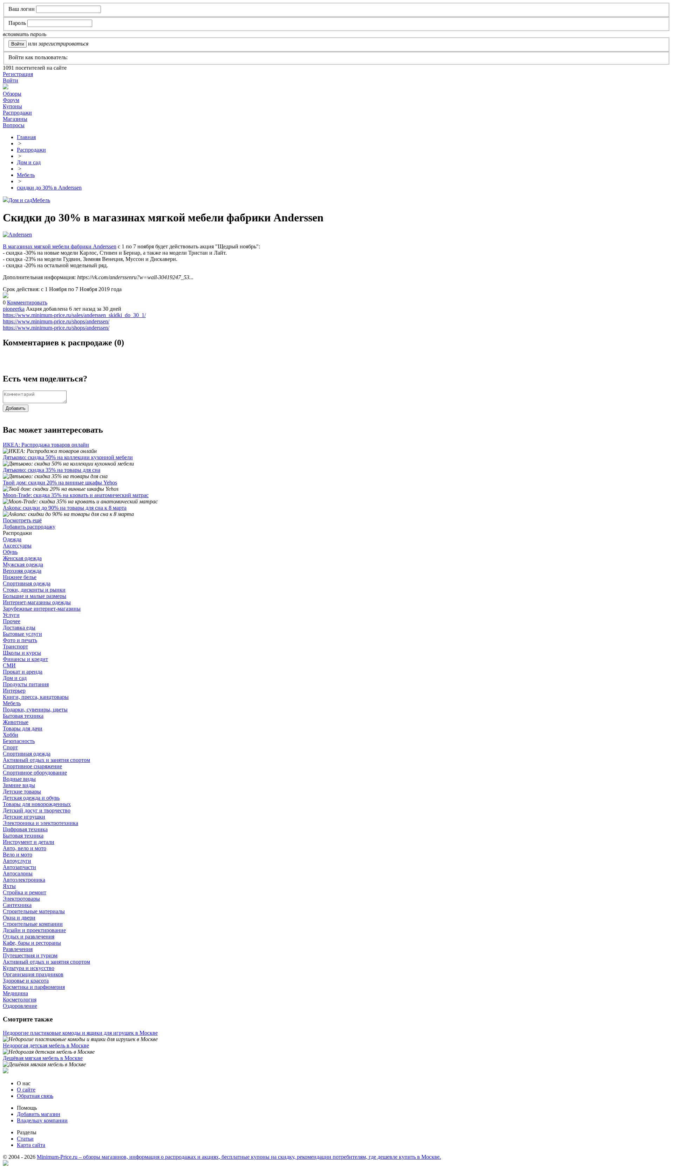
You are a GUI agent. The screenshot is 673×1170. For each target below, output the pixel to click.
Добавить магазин (38, 1114)
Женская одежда (22, 558)
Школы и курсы (22, 653)
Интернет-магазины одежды (37, 602)
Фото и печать (20, 640)
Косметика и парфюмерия (34, 987)
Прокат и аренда (22, 672)
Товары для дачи (22, 728)
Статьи (25, 1139)
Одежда (12, 539)
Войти (10, 80)
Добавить (16, 408)
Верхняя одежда (22, 571)
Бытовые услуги (22, 634)
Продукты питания (26, 684)
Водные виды (19, 779)
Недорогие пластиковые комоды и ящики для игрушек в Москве (80, 1033)
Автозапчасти (19, 867)
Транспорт (15, 646)
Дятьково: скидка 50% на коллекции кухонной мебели (68, 457)
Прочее (11, 621)
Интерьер (14, 691)
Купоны (12, 106)
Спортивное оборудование (35, 773)
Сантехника (17, 905)
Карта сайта (31, 1145)
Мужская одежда (23, 564)
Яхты (9, 886)
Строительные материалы (34, 911)
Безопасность (19, 741)
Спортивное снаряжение (32, 766)
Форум (11, 100)
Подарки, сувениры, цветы (35, 710)
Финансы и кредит (25, 659)
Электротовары (21, 899)
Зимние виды (19, 785)
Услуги (11, 615)
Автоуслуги (17, 861)
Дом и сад (20, 200)
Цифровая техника (25, 829)
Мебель (41, 200)
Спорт (10, 747)
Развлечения (18, 949)
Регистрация (18, 74)
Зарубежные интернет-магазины (42, 609)
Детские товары (22, 791)
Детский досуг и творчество (36, 810)
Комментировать (27, 302)
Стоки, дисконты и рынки (34, 590)
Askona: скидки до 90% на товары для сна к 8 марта (65, 508)
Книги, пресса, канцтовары (36, 697)
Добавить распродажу (29, 527)
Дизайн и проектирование (34, 930)
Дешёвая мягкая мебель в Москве (43, 1058)
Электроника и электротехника (40, 823)
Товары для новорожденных (37, 804)
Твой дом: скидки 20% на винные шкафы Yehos (60, 483)
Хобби (10, 735)
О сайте (26, 1090)
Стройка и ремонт (24, 892)
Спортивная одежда (26, 583)
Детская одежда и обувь (31, 798)
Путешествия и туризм (30, 955)
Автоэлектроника (24, 880)
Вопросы (14, 125)
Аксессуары (17, 546)
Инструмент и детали (28, 842)
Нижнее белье (19, 577)
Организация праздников (33, 974)
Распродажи (17, 113)
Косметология (19, 1000)
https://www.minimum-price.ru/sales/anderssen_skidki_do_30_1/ (74, 315)
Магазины (15, 119)
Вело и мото (17, 855)
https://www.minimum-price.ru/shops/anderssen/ (56, 321)
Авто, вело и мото (24, 848)
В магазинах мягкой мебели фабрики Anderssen (59, 246)
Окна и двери (19, 918)
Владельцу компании (42, 1120)
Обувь (10, 552)
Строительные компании (33, 924)
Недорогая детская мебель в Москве (46, 1045)
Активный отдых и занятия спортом (46, 760)
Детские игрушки (24, 817)
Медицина (15, 993)
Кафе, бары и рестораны (32, 943)
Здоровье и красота (26, 981)
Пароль (17, 23)
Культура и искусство (28, 968)
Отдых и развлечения (28, 937)
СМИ (9, 665)
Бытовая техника (23, 716)
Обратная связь (35, 1096)
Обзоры (12, 94)
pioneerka (14, 309)
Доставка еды (19, 628)
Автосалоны (18, 873)
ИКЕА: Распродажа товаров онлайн (46, 445)
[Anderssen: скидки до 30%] (5, 296)
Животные (15, 722)
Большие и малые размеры (34, 596)
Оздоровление (20, 1006)
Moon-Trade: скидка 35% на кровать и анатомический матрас (76, 495)
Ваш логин (21, 9)
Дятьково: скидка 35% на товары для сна (51, 470)
